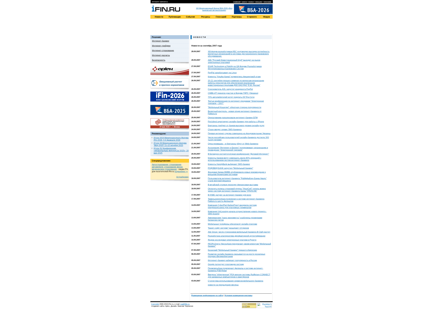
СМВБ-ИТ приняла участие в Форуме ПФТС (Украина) (233, 93)
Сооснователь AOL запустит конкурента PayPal (230, 89)
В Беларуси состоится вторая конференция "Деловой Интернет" (238, 154)
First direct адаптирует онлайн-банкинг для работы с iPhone (236, 121)
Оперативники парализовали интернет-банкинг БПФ (233, 117)
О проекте (252, 17)
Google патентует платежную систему (226, 264)
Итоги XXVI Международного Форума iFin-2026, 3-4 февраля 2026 (171, 139)
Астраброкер (182, 177)
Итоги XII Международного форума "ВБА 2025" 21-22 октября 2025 (170, 144)
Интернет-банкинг (160, 41)
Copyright (155, 304)
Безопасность (158, 60)
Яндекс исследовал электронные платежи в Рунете (232, 240)
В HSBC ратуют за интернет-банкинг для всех (229, 195)
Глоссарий (221, 17)
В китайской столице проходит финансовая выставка (233, 185)
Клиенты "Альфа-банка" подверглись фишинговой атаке (234, 77)
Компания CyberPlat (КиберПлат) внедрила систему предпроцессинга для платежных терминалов (232, 206)
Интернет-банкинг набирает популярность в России (232, 260)
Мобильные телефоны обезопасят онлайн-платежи (232, 224)
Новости (159, 17)
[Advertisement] (211, 26)
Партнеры (237, 17)
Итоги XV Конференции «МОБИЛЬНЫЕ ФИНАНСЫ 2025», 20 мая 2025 (171, 150)
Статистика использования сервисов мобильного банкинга (235, 281)
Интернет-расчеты (161, 55)
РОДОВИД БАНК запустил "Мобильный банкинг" (230, 168)
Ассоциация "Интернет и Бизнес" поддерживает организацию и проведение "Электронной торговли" (238, 149)
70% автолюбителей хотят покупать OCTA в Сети (231, 97)
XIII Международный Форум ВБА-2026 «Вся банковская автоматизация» (214, 9)
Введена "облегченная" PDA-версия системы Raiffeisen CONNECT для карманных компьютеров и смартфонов (239, 275)
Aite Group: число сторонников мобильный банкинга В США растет (239, 232)
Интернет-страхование (163, 50)
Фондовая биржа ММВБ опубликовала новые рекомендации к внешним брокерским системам (237, 173)
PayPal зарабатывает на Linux (222, 73)
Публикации (175, 17)
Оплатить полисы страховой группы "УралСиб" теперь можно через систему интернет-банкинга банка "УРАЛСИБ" (237, 190)
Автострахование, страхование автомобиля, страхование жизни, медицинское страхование (167, 166)
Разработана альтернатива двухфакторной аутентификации (236, 236)
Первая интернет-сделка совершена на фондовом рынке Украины (239, 133)
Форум (266, 17)
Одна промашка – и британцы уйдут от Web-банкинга (233, 144)
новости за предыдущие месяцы (223, 285)
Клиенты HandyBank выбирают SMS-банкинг (229, 164)
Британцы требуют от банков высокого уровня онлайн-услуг (236, 125)
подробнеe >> (181, 171)
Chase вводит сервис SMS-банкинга (225, 129)
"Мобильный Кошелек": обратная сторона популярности (234, 107)
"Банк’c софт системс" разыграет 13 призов (228, 228)
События (190, 17)
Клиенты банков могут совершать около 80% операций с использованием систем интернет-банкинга (234, 159)
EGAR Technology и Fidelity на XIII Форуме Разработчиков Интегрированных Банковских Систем (235, 67)
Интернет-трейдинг (161, 46)
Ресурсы (205, 17)
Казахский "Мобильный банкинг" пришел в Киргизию (232, 250)
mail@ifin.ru (185, 304)
